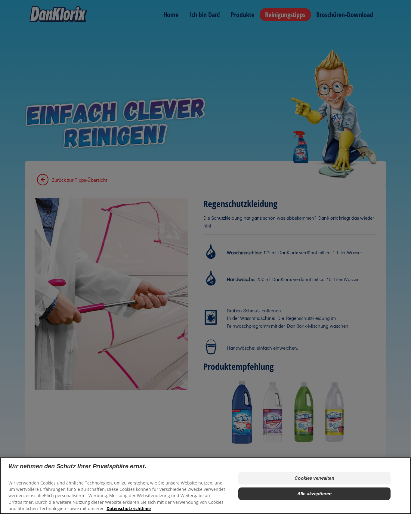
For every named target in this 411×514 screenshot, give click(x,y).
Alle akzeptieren (314, 493)
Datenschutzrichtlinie (129, 508)
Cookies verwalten (314, 478)
